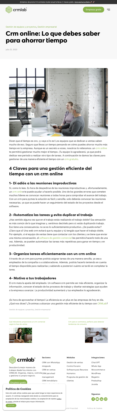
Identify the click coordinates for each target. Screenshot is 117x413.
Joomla (94, 384)
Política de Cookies (94, 408)
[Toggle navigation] (108, 10)
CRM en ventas (48, 370)
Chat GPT (95, 362)
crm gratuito (71, 159)
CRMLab (102, 304)
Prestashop (96, 381)
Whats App (96, 366)
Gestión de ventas (75, 362)
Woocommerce (98, 370)
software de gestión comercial (55, 238)
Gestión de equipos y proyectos (21, 27)
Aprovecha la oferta (82, 2)
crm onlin (17, 192)
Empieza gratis (93, 9)
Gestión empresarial (47, 27)
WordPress (96, 373)
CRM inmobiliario (49, 381)
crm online (101, 148)
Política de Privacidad (69, 408)
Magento (95, 377)
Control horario (74, 366)
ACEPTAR (11, 405)
